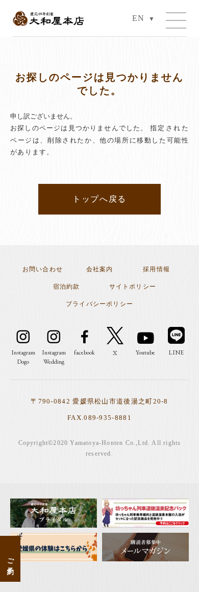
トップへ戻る (99, 199)
